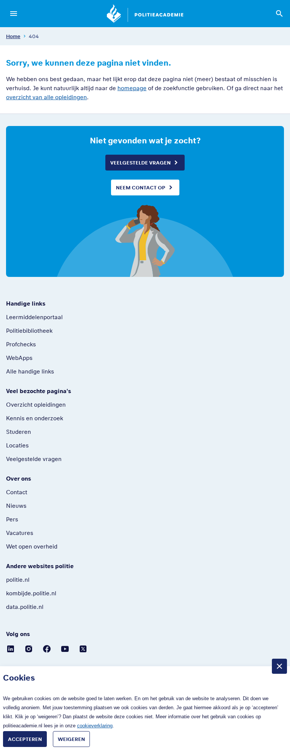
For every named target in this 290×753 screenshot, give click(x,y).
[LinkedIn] (10, 648)
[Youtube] (64, 648)
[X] (83, 648)
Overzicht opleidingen (36, 404)
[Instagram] (28, 648)
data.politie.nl (24, 606)
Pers (12, 519)
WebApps (19, 357)
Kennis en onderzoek (34, 418)
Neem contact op (140, 187)
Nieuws (16, 505)
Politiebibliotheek (29, 330)
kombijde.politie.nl (31, 593)
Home (13, 36)
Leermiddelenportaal (34, 317)
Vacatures (19, 532)
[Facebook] (46, 648)
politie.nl (17, 579)
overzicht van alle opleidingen (46, 97)
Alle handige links (30, 371)
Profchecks (21, 344)
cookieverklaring (95, 725)
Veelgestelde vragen (140, 162)
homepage (132, 88)
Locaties (17, 445)
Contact (16, 492)
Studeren (18, 431)
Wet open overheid (31, 546)
